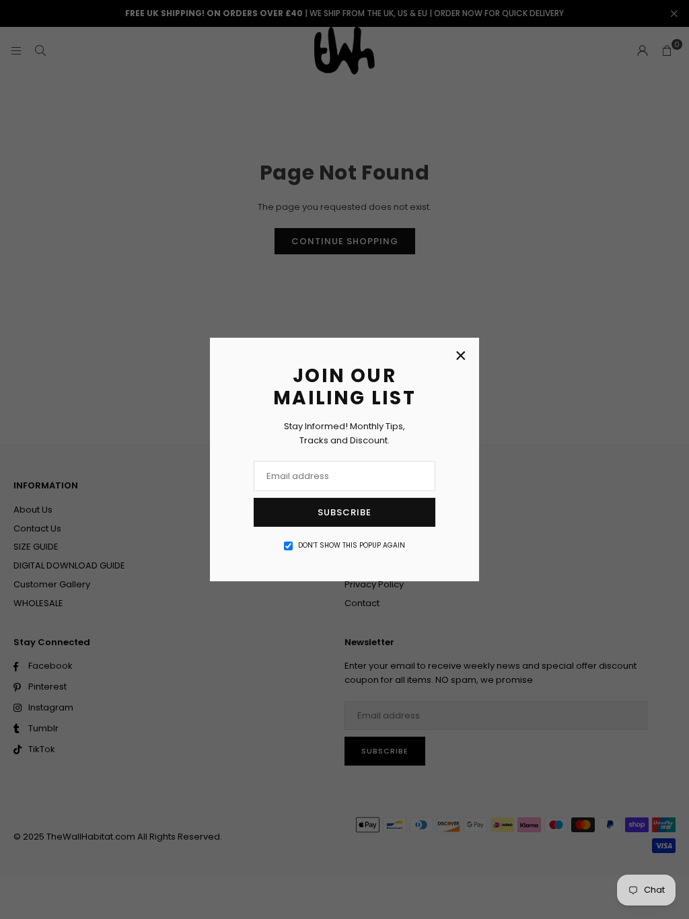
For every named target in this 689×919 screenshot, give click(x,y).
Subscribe (344, 512)
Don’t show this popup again (351, 545)
